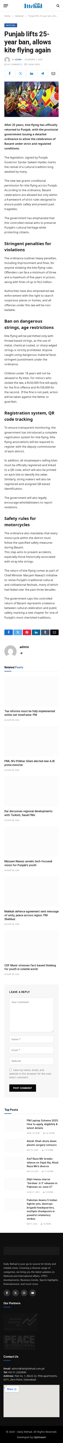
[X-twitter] (15, 1293)
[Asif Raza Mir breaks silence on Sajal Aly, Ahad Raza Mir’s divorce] (14, 1163)
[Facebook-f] (7, 1293)
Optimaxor (40, 1437)
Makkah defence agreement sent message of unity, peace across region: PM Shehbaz (31, 915)
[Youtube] (32, 1293)
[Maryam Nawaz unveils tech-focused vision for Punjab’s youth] (31, 841)
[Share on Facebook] (9, 73)
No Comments (14, 64)
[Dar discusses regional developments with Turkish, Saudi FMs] (31, 791)
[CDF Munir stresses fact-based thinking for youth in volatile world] (31, 945)
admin (18, 59)
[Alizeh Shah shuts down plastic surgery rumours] (14, 1145)
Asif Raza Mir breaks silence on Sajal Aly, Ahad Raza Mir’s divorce (42, 1162)
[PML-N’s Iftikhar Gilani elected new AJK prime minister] (31, 741)
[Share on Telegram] (42, 73)
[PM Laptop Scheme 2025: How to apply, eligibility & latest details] (14, 1125)
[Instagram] (24, 1293)
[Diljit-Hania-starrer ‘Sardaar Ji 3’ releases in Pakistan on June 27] (14, 1184)
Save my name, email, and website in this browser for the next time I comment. (30, 1073)
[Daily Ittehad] (33, 5)
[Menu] (6, 6)
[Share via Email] (53, 73)
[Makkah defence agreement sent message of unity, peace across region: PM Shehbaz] (31, 891)
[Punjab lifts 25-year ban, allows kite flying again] (31, 99)
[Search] (57, 6)
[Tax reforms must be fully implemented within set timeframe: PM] (31, 691)
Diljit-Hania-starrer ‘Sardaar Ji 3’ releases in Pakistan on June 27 (42, 1183)
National (11, 25)
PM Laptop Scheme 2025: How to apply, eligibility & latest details (43, 1124)
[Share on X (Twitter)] (20, 73)
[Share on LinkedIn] (31, 73)
